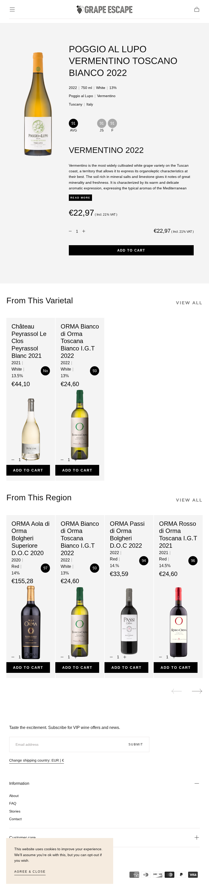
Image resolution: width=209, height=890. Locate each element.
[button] (12, 9)
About (14, 796)
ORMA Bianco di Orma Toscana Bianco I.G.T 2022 (80, 341)
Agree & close (30, 871)
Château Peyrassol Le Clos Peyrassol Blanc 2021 (28, 341)
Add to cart (131, 250)
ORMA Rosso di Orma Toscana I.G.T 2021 (178, 534)
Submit (135, 744)
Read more (80, 197)
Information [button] (19, 783)
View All (189, 302)
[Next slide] (197, 691)
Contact (15, 819)
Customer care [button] (22, 837)
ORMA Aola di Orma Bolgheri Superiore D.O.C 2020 (30, 538)
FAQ (12, 803)
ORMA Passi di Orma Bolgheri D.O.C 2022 (127, 534)
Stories (14, 811)
